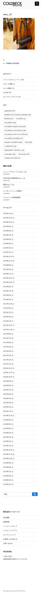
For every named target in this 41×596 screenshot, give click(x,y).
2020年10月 (7, 377)
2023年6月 (7, 295)
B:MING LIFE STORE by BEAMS (17, 115)
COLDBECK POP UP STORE (16, 134)
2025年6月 (7, 239)
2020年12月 (7, 368)
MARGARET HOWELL (14, 150)
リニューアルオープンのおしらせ (15, 172)
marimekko (10, 154)
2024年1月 (7, 274)
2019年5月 (7, 433)
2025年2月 (7, 252)
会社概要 (6, 518)
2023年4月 (7, 299)
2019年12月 (7, 416)
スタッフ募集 (8, 84)
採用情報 (6, 522)
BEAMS (8, 119)
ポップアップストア (10, 97)
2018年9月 (7, 463)
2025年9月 (7, 226)
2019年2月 (7, 441)
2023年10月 (7, 282)
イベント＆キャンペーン (11, 80)
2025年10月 (7, 222)
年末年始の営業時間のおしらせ (14, 178)
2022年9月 (7, 308)
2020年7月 (7, 390)
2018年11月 (7, 454)
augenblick (9, 111)
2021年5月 (7, 347)
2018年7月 (7, 471)
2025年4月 (7, 244)
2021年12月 (7, 325)
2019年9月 (7, 420)
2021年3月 (7, 355)
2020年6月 (7, 394)
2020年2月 (7, 407)
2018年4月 (7, 480)
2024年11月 (7, 261)
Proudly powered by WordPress (14, 591)
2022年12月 (7, 304)
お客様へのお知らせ (10, 539)
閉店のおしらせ (8, 185)
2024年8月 (7, 265)
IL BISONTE (10, 146)
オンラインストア (9, 535)
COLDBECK (10, 123)
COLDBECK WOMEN (13, 138)
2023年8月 (7, 287)
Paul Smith (24, 154)
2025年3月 (7, 248)
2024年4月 (7, 269)
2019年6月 (7, 428)
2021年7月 (7, 338)
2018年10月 (7, 459)
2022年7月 (7, 312)
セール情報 (7, 88)
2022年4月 (7, 317)
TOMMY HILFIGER (12, 158)
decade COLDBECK (13, 142)
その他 (5, 92)
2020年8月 (7, 385)
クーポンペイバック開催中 (12, 191)
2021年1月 (7, 364)
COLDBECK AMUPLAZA (15, 127)
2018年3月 (7, 484)
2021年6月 (7, 342)
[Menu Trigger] (37, 4)
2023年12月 (7, 278)
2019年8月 (7, 424)
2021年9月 (7, 334)
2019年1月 (7, 446)
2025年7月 (7, 235)
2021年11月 (7, 330)
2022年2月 (7, 321)
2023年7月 (7, 291)
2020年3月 (7, 403)
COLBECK (21, 119)
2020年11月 (7, 373)
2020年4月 (7, 398)
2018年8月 (7, 467)
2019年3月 (7, 437)
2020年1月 (7, 411)
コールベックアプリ (10, 530)
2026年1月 (7, 213)
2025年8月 (7, 231)
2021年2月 (7, 360)
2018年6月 (7, 476)
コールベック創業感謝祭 (11, 197)
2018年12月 (7, 450)
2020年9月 (7, 381)
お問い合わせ (8, 543)
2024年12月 (7, 256)
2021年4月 (7, 351)
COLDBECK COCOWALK (15, 131)
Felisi (28, 142)
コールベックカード (10, 526)
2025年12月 (7, 218)
